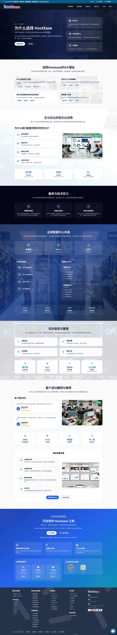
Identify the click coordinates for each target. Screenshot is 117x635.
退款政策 (40, 632)
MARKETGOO (54, 596)
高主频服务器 (35, 622)
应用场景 (72, 598)
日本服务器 (35, 600)
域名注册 (79, 6)
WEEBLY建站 (54, 602)
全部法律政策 (73, 615)
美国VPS (15, 602)
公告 (71, 604)
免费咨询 (30, 44)
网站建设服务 (54, 606)
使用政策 (47, 632)
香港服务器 (35, 596)
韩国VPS (15, 611)
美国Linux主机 (17, 593)
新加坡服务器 (35, 602)
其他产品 (96, 6)
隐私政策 (34, 632)
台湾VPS (15, 613)
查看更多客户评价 (52, 497)
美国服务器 (35, 593)
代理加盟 (72, 600)
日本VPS (15, 607)
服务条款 (28, 632)
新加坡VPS (16, 609)
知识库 (71, 606)
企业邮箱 (53, 600)
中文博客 (72, 602)
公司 (104, 6)
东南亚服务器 (35, 606)
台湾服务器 (35, 604)
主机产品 (88, 6)
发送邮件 (38, 576)
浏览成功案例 (65, 497)
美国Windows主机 (18, 596)
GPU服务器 (35, 613)
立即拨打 (23, 576)
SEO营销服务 (54, 609)
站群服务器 (35, 615)
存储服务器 (35, 624)
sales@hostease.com (93, 597)
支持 (110, 6)
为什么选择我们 (74, 596)
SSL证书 (53, 593)
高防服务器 (35, 618)
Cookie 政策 (53, 632)
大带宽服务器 (35, 620)
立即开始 (52, 533)
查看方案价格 (19, 44)
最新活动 (70, 6)
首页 (16, 24)
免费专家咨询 (65, 533)
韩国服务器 (35, 598)
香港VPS (15, 604)
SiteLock (53, 604)
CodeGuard (54, 598)
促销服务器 (35, 626)
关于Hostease (73, 593)
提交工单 (53, 576)
